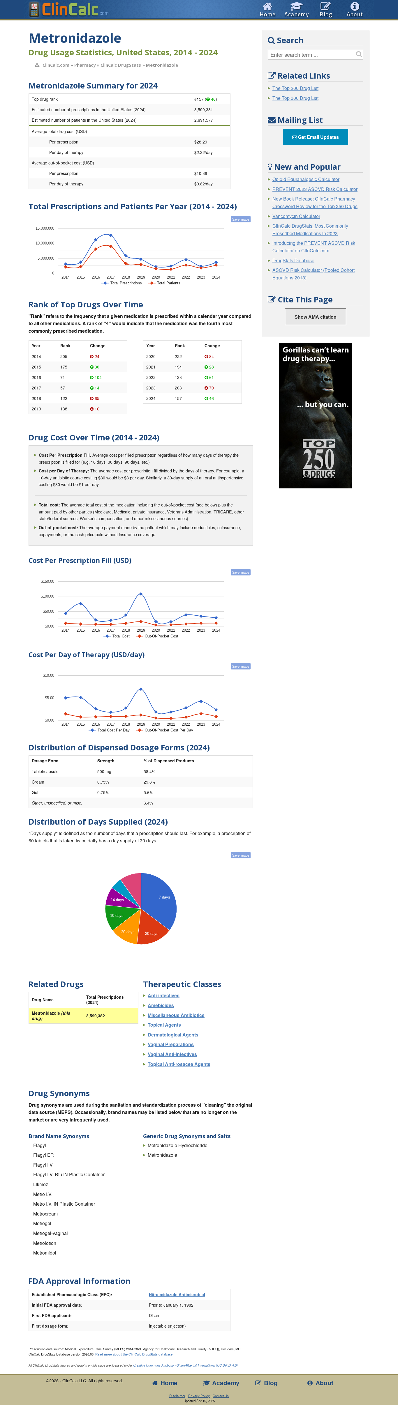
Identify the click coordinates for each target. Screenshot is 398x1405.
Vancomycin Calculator (296, 216)
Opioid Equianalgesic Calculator (305, 179)
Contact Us (221, 1395)
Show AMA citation (316, 316)
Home (168, 1383)
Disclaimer (177, 1395)
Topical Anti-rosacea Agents (179, 1064)
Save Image (240, 219)
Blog (270, 1383)
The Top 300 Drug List (295, 98)
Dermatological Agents (173, 1034)
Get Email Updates (318, 137)
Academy (224, 1383)
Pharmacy (85, 65)
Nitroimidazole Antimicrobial (177, 1294)
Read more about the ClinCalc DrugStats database (133, 1354)
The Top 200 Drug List (295, 88)
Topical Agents (164, 1024)
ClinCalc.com (56, 65)
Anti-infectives (163, 995)
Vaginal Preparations (171, 1044)
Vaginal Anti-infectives (172, 1054)
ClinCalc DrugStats (121, 65)
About (323, 1383)
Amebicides (161, 1005)
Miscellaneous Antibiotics (176, 1015)
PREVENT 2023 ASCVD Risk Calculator (315, 189)
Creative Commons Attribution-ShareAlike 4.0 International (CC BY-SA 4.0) (185, 1365)
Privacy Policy (199, 1395)
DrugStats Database (293, 260)
